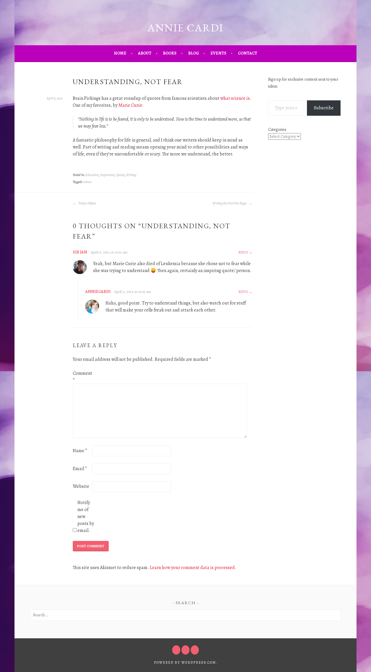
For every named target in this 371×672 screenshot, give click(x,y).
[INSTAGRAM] (176, 650)
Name (80, 451)
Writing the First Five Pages (229, 203)
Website (81, 486)
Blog (193, 53)
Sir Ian (80, 252)
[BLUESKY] (185, 650)
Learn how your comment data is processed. (193, 567)
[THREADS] (195, 650)
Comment (82, 376)
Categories (277, 129)
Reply (243, 252)
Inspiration (107, 175)
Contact (247, 53)
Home (120, 53)
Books (170, 53)
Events (218, 53)
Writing (131, 175)
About (144, 53)
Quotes (120, 175)
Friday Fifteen (87, 203)
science (87, 182)
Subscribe (324, 108)
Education (92, 175)
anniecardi (97, 291)
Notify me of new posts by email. (85, 516)
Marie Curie (130, 105)
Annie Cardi (185, 28)
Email (80, 468)
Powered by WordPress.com (185, 662)
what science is (235, 98)
